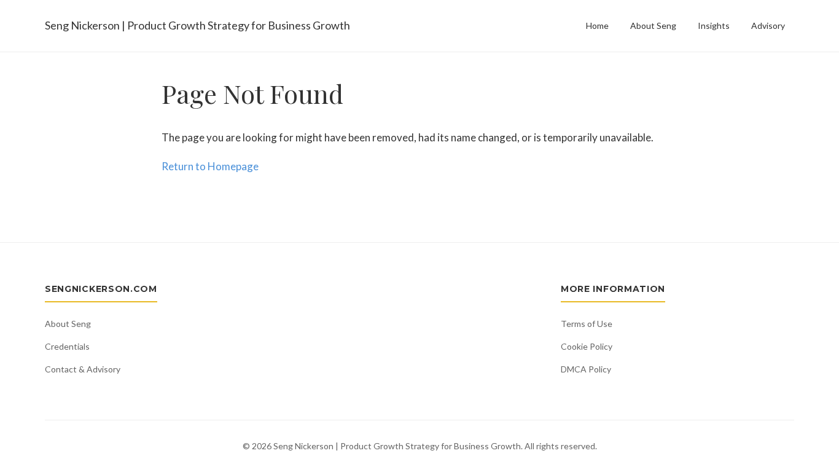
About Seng (653, 25)
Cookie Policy (586, 346)
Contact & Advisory (82, 369)
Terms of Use (586, 323)
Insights (714, 25)
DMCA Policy (586, 369)
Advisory (768, 25)
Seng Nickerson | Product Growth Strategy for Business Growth (197, 25)
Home (597, 25)
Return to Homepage (210, 166)
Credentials (67, 346)
